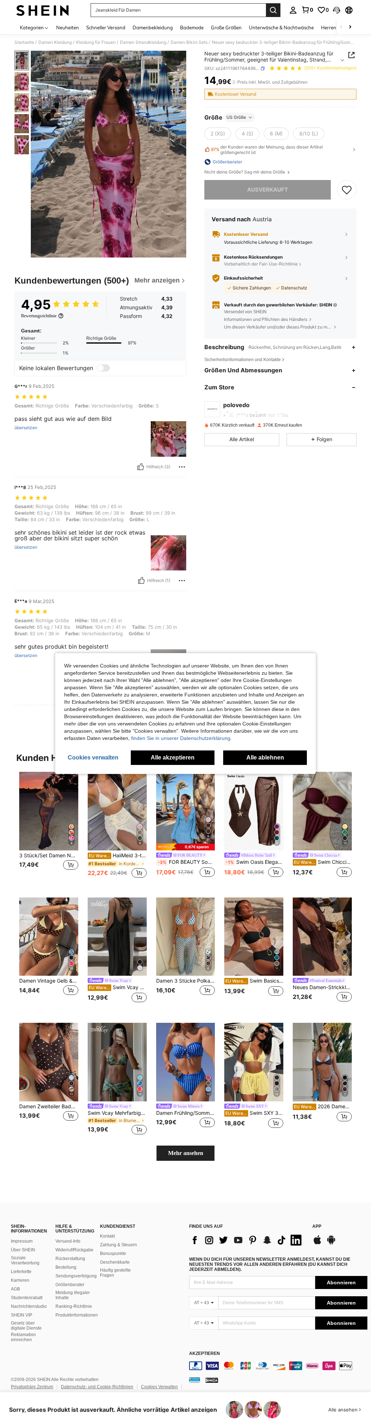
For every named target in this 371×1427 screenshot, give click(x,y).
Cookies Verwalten (159, 1386)
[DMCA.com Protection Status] (211, 1379)
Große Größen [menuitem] (226, 27)
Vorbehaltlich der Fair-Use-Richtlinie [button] (261, 264)
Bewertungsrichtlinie (39, 315)
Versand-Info (67, 1241)
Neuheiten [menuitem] (67, 27)
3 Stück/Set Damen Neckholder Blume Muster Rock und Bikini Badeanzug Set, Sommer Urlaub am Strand (48, 855)
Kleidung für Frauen (96, 42)
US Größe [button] (236, 117)
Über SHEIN (23, 1249)
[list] (247, 1240)
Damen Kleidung (55, 42)
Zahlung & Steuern (118, 1244)
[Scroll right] (350, 27)
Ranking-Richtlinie (73, 1306)
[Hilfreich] (140, 467)
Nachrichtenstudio (29, 1306)
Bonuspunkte (113, 1253)
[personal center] (293, 10)
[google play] (331, 1243)
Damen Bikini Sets (189, 42)
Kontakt (107, 1236)
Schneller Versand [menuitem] (105, 27)
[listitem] (48, 829)
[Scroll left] (341, 27)
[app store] (317, 1243)
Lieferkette (21, 1271)
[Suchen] (273, 10)
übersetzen (25, 427)
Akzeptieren (204, 1353)
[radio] (217, 133)
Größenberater (69, 1284)
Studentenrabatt (26, 1297)
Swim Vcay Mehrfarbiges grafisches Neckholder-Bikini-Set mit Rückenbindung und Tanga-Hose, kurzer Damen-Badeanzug (117, 1113)
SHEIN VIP (21, 1315)
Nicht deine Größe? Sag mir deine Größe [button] (245, 172)
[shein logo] (42, 10)
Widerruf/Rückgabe (74, 1249)
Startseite (24, 42)
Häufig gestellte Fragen (115, 1273)
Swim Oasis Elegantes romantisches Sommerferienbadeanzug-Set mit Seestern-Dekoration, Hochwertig (254, 862)
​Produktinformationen (76, 1315)
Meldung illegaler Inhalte (72, 1295)
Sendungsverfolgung (76, 1276)
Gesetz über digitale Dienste (26, 1326)
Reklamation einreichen (23, 1337)
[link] (307, 9)
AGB (15, 1289)
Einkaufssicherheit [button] (243, 278)
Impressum (22, 1241)
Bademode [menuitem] (192, 27)
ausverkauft (267, 189)
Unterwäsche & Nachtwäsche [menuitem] (281, 27)
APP (316, 1226)
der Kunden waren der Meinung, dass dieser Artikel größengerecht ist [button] (267, 149)
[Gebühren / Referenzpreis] (234, 82)
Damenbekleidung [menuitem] (153, 27)
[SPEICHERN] (347, 190)
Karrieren (20, 1280)
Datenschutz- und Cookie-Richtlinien (97, 1386)
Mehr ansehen (185, 1153)
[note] (185, 847)
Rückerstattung (70, 1258)
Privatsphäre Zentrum (32, 1386)
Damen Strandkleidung (143, 42)
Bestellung (65, 1267)
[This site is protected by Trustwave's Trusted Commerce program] (194, 1379)
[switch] (103, 368)
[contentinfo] (278, 1365)
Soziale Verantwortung (25, 1260)
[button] (336, 10)
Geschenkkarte (115, 1262)
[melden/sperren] (182, 467)
